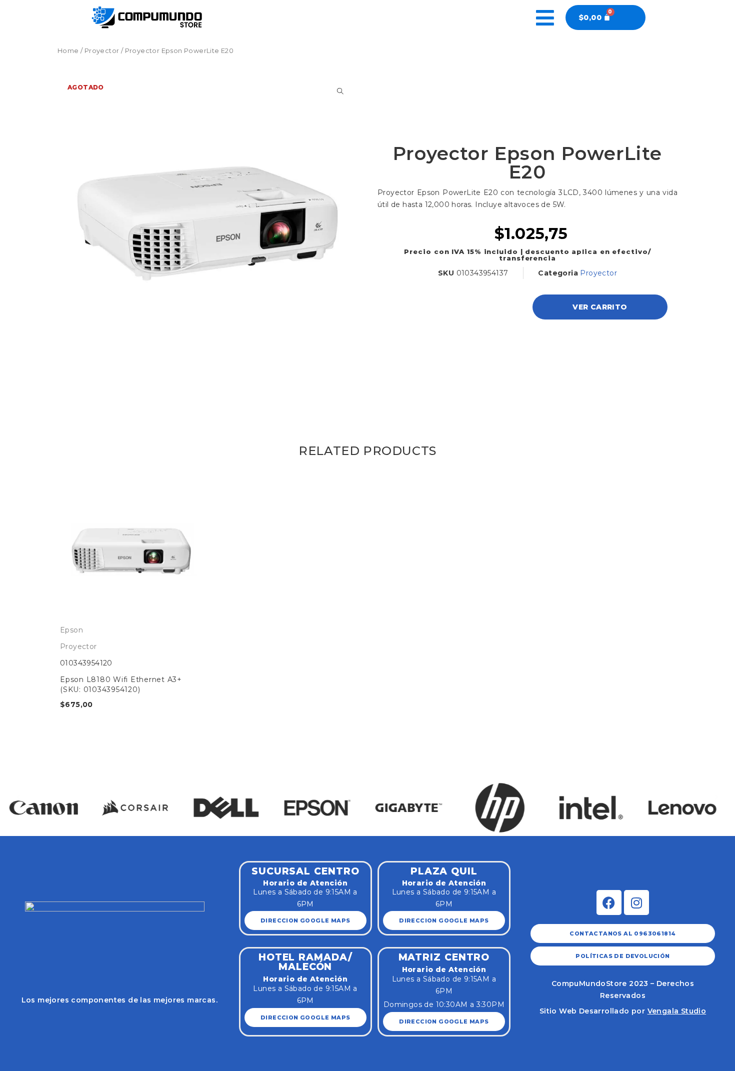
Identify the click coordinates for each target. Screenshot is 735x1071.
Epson (71, 630)
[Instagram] (636, 902)
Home (68, 50)
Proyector (102, 50)
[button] (19, 797)
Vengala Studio (677, 1011)
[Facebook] (609, 902)
